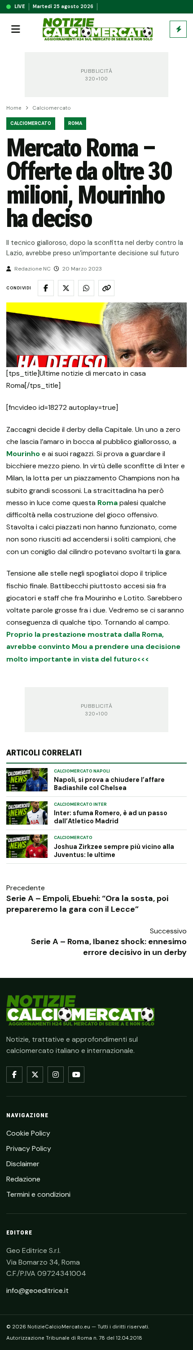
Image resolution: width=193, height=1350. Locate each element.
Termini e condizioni (38, 1194)
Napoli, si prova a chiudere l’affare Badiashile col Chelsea (109, 784)
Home (14, 108)
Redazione (23, 1179)
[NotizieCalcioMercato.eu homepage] (98, 29)
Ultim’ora (178, 29)
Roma (75, 123)
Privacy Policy (28, 1148)
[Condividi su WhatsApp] (86, 288)
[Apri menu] (15, 29)
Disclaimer (22, 1163)
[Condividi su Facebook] (46, 288)
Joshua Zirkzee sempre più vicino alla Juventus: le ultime (114, 851)
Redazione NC (32, 268)
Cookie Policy (28, 1133)
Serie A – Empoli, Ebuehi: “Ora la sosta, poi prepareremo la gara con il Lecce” (87, 904)
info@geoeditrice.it (37, 1290)
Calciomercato (51, 108)
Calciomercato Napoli (82, 771)
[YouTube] (76, 1074)
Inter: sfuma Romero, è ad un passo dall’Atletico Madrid (110, 817)
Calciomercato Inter (80, 804)
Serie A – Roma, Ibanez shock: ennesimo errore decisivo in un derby (109, 947)
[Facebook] (14, 1074)
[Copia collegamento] (106, 288)
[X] (35, 1074)
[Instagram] (56, 1074)
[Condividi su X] (66, 288)
